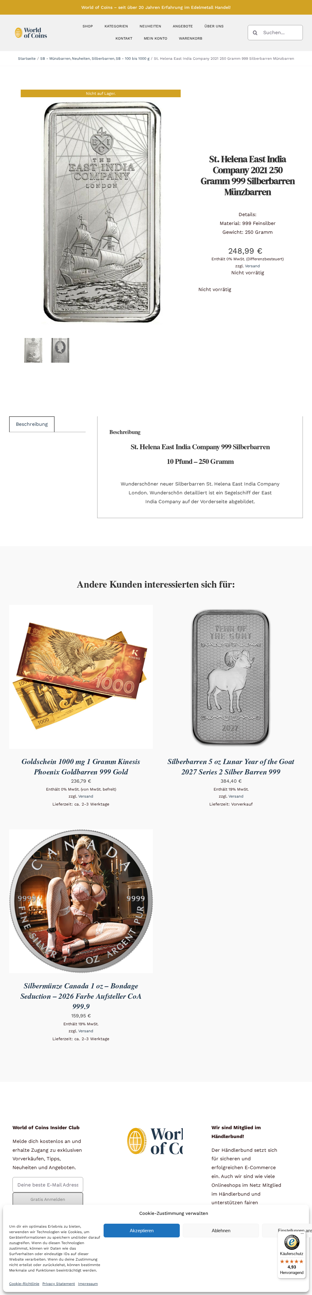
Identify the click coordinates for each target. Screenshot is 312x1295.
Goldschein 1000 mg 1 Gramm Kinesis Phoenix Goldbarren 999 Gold (81, 766)
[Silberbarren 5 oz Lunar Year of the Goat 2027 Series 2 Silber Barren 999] (231, 609)
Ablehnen (221, 1230)
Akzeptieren (142, 1230)
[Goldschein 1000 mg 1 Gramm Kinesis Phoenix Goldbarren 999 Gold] (81, 609)
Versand (252, 266)
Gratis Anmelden (47, 1199)
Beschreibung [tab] (32, 424)
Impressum (88, 1284)
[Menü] (302, 1235)
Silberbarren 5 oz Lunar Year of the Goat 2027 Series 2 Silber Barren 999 (231, 766)
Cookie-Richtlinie (24, 1284)
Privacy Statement (58, 1284)
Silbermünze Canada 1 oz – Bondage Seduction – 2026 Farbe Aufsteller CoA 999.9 (81, 996)
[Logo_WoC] (31, 26)
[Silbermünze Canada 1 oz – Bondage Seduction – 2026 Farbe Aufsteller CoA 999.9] (81, 833)
